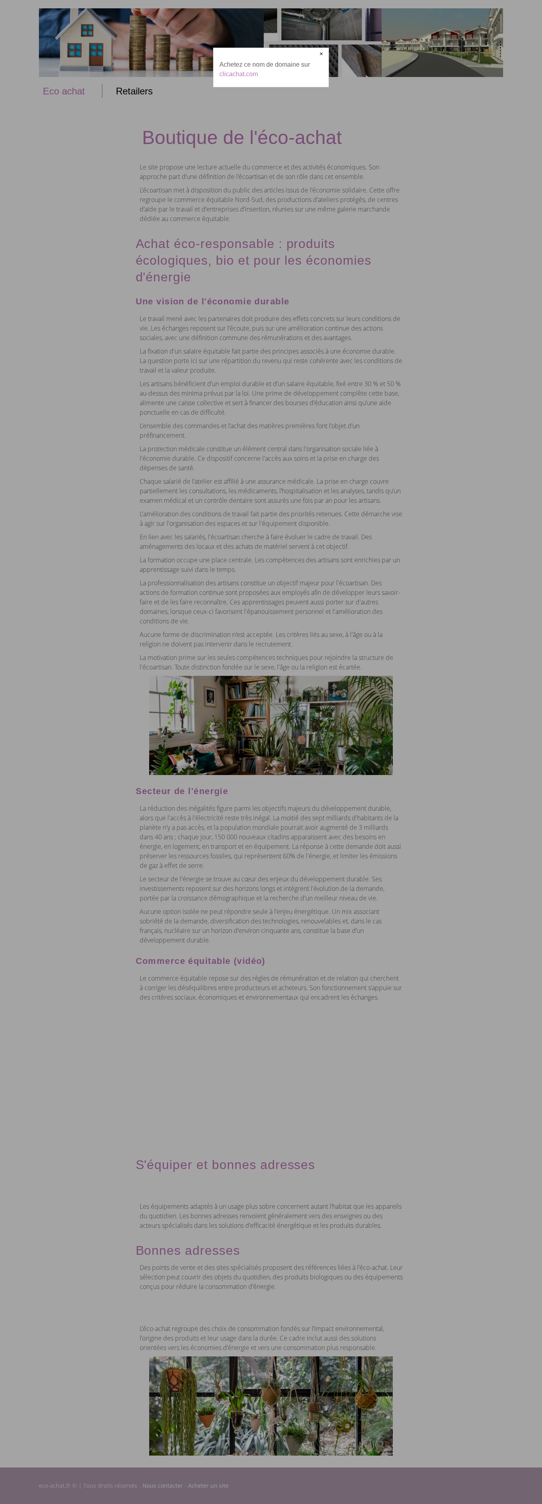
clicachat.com (238, 74)
